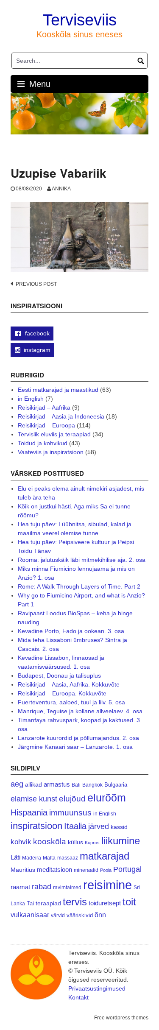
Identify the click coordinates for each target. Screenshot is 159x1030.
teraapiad (48, 903)
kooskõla (49, 841)
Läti (15, 857)
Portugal (127, 869)
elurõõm (106, 798)
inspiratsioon (36, 826)
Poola (106, 870)
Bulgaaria (115, 785)
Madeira (31, 857)
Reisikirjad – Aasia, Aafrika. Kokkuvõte (69, 684)
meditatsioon (54, 869)
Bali (76, 784)
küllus (75, 842)
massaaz (67, 858)
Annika (61, 189)
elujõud (72, 798)
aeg (17, 784)
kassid (119, 827)
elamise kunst (34, 799)
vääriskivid (80, 915)
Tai (30, 903)
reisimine (107, 885)
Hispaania (29, 812)
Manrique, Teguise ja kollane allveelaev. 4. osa (80, 711)
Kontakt (78, 997)
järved (98, 826)
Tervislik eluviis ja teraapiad (54, 434)
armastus (57, 784)
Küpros (92, 842)
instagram (37, 349)
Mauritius (23, 870)
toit (129, 901)
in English (31, 398)
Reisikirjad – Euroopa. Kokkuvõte (62, 693)
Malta (49, 857)
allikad (33, 785)
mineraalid (86, 870)
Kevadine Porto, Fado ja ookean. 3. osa (71, 631)
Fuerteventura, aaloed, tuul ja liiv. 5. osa (71, 702)
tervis (75, 901)
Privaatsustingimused (97, 988)
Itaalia (75, 826)
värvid (58, 915)
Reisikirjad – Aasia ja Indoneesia (61, 416)
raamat (20, 887)
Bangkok (92, 784)
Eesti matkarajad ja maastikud (58, 389)
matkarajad (104, 856)
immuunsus (70, 812)
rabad (41, 886)
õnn (100, 914)
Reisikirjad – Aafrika (44, 407)
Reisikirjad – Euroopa (46, 425)
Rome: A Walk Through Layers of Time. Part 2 (79, 586)
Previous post (36, 284)
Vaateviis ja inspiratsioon (51, 452)
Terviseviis (80, 20)
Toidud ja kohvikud (42, 443)
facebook (36, 333)
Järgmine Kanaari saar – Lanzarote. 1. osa (75, 746)
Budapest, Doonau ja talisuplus (59, 675)
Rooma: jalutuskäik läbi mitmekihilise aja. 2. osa (81, 559)
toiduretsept (105, 903)
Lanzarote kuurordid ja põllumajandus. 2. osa (78, 737)
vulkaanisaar (30, 914)
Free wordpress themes (121, 1018)
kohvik (21, 841)
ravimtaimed (67, 887)
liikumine (120, 840)
